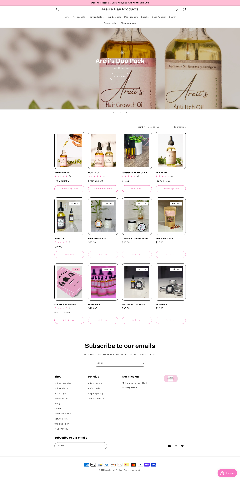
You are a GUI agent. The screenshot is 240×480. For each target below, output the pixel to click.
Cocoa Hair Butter (97, 238)
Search (58, 409)
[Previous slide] (114, 113)
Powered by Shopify (132, 470)
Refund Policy (95, 388)
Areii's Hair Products (114, 470)
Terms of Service (62, 414)
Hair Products (61, 388)
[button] (57, 9)
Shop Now (120, 77)
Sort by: (141, 127)
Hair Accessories (62, 383)
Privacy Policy (61, 429)
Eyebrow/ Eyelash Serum (135, 173)
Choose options (69, 189)
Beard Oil (59, 238)
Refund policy (61, 419)
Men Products (61, 399)
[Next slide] (126, 113)
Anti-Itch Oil (162, 173)
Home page (60, 394)
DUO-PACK (94, 173)
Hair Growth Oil (62, 173)
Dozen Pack (94, 304)
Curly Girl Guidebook (65, 304)
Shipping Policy (61, 424)
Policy (57, 404)
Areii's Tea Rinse (164, 238)
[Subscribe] (143, 363)
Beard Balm (162, 304)
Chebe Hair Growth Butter (135, 238)
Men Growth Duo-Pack (133, 304)
